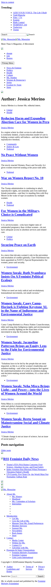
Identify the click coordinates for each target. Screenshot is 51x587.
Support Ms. (17, 528)
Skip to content (7, 2)
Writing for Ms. (18, 543)
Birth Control (18, 22)
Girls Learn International (22, 557)
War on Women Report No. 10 (22, 178)
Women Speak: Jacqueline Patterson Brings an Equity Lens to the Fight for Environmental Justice (24, 347)
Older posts (6, 450)
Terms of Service (29, 567)
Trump (16, 30)
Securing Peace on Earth (18, 245)
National (10, 149)
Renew (10, 58)
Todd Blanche (19, 15)
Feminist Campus (19, 555)
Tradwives (17, 27)
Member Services (19, 526)
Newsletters (17, 530)
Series (9, 82)
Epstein (16, 20)
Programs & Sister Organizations (21, 550)
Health (9, 73)
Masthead (16, 499)
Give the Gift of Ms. (20, 521)
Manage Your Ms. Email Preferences (27, 523)
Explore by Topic (14, 85)
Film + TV (17, 17)
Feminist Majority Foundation (25, 552)
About (11, 494)
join (8, 56)
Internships (16, 504)
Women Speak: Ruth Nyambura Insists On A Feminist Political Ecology (23, 276)
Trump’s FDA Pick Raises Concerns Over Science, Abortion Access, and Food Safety (25, 465)
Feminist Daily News (24, 459)
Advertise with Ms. (20, 548)
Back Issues (17, 533)
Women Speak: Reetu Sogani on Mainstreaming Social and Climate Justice (25, 422)
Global (9, 110)
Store (9, 87)
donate (9, 53)
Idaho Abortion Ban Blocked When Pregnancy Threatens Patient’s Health (27, 470)
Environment (12, 267)
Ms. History (17, 496)
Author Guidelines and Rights (13, 569)
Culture (10, 75)
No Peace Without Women (19, 155)
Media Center (18, 540)
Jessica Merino (7, 128)
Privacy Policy (41, 567)
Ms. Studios (12, 77)
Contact (10, 538)
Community (12, 144)
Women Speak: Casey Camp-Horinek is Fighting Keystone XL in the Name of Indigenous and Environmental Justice (24, 308)
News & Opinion (14, 68)
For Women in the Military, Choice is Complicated (20, 212)
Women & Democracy (16, 80)
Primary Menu (7, 63)
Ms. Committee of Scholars (23, 501)
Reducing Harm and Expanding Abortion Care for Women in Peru (25, 120)
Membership (12, 516)
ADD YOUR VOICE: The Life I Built (30, 13)
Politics (10, 70)
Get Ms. (15, 518)
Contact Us (17, 545)
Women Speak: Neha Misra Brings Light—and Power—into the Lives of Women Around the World (25, 389)
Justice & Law (13, 146)
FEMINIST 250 (20, 25)
